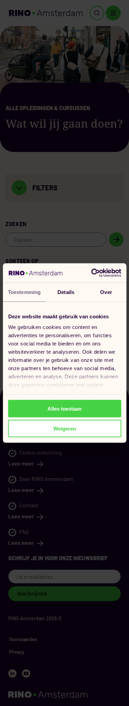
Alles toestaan (64, 408)
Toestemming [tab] (24, 292)
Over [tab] (106, 292)
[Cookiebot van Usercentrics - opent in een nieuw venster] (92, 273)
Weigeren (64, 429)
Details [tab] (65, 292)
